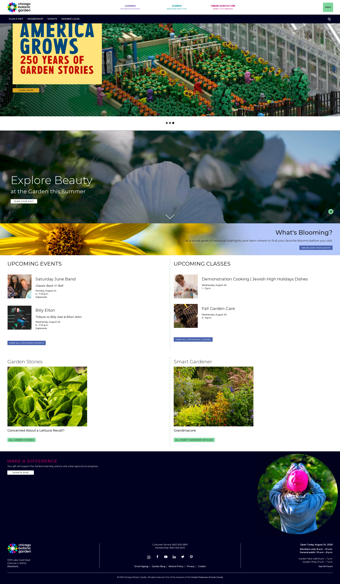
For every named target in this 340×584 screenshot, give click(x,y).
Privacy (191, 566)
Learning (130, 7)
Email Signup (141, 566)
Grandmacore (185, 430)
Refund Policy (176, 566)
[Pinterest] (191, 557)
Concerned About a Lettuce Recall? (36, 430)
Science (177, 7)
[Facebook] (158, 557)
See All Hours (325, 566)
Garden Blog (158, 566)
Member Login (70, 19)
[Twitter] (183, 557)
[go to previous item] (5, 73)
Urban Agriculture (223, 7)
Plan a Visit (16, 19)
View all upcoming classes (193, 339)
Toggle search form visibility (329, 19)
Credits (202, 566)
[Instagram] (148, 557)
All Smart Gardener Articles (194, 440)
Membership (35, 19)
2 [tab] (170, 123)
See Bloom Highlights (316, 247)
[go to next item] (335, 73)
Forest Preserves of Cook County (207, 577)
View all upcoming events (26, 343)
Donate (52, 19)
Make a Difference (32, 461)
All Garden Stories (21, 440)
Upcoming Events (34, 263)
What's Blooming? (304, 232)
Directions (12, 566)
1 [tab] (167, 123)
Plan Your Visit (24, 201)
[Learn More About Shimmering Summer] (57, 86)
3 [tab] (173, 123)
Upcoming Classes (202, 263)
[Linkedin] (174, 557)
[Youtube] (165, 557)
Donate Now (21, 472)
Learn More (25, 90)
